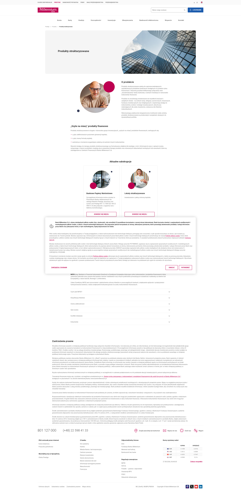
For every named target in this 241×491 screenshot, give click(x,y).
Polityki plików (172, 236)
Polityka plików (100, 256)
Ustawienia (58, 487)
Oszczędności (96, 20)
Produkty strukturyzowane (65, 26)
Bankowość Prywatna (70, 2)
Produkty (54, 26)
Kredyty (81, 20)
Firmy (82, 2)
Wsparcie (168, 20)
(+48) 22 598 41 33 (75, 430)
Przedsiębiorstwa (111, 2)
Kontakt (181, 20)
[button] (194, 2)
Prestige (57, 2)
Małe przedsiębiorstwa (95, 2)
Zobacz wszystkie (196, 461)
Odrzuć (172, 267)
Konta (59, 20)
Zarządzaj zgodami (60, 268)
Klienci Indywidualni (45, 2)
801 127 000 (47, 430)
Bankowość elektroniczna (148, 20)
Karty (70, 20)
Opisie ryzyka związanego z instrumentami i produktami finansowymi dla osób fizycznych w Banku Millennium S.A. (142, 376)
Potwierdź (185, 267)
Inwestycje (112, 20)
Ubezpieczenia (127, 20)
